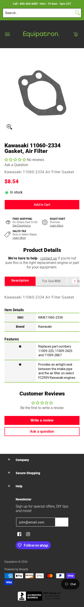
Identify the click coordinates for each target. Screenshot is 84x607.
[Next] (75, 281)
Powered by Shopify (16, 569)
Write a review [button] (42, 420)
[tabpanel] (42, 334)
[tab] (20, 281)
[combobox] (38, 12)
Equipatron (11, 561)
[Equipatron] (41, 34)
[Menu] (7, 34)
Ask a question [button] (42, 431)
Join (61, 522)
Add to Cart (42, 204)
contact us (48, 258)
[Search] (77, 12)
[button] (76, 34)
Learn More (56, 225)
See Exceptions (22, 225)
